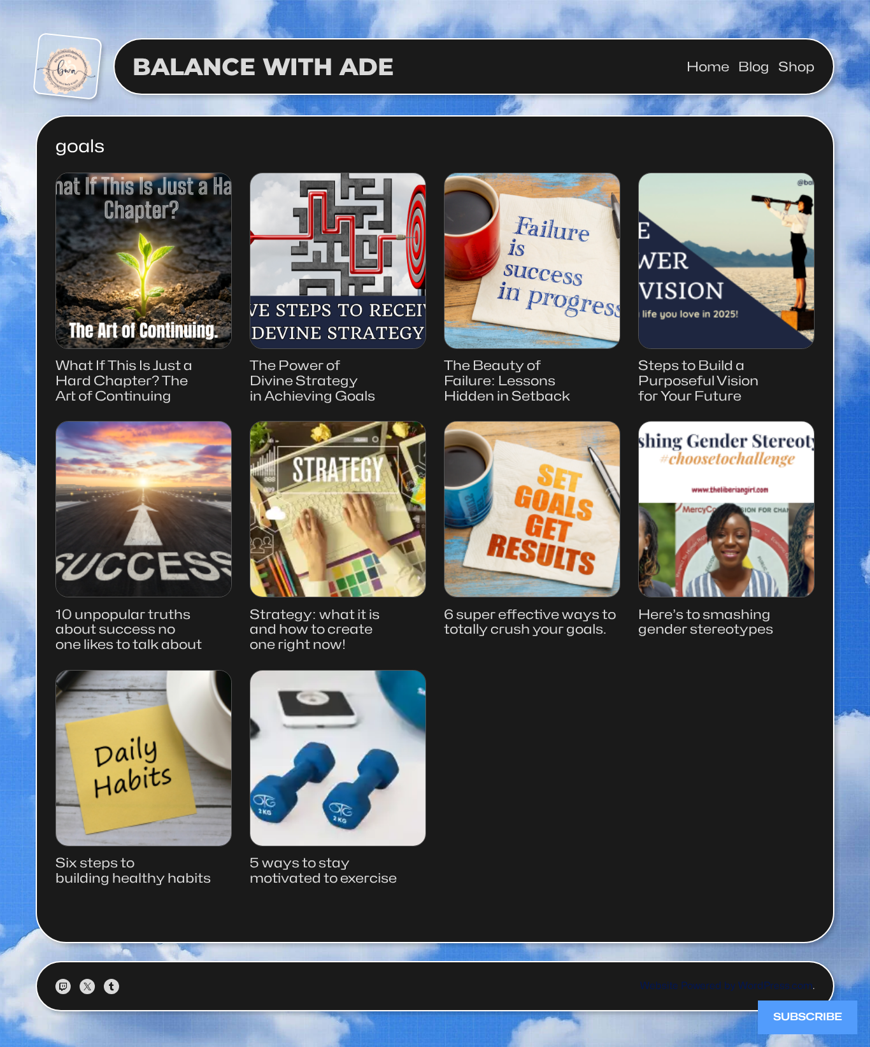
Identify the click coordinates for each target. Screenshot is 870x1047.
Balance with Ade (263, 66)
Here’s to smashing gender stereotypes (705, 622)
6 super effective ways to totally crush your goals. (530, 622)
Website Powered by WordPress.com (726, 985)
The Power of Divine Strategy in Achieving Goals (312, 380)
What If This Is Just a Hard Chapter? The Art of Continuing (123, 380)
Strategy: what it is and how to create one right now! (315, 629)
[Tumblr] (111, 986)
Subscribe (807, 1017)
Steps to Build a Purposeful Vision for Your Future (698, 380)
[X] (87, 986)
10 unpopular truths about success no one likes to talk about (128, 629)
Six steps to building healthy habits (133, 870)
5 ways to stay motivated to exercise (323, 870)
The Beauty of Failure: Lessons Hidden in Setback (507, 380)
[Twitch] (63, 986)
